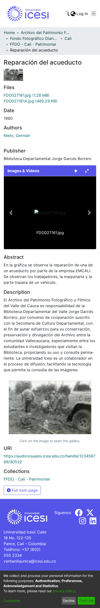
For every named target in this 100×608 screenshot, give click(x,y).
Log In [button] (82, 13)
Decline (69, 601)
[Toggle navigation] (93, 13)
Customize (11, 601)
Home (9, 32)
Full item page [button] (24, 490)
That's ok (86, 601)
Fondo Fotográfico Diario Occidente (34, 38)
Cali (68, 38)
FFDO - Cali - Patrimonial (33, 44)
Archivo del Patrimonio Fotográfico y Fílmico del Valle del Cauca (45, 32)
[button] (11, 212)
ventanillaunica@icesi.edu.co (30, 561)
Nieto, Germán (17, 135)
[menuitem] (73, 14)
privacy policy (64, 591)
